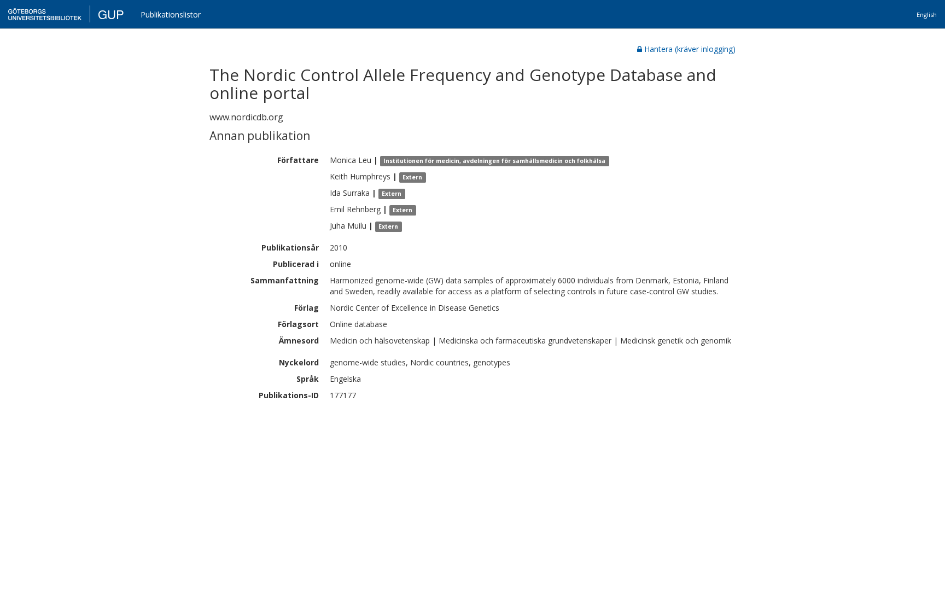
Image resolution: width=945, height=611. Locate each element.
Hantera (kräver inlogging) (690, 49)
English (927, 14)
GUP (111, 13)
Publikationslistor (171, 14)
